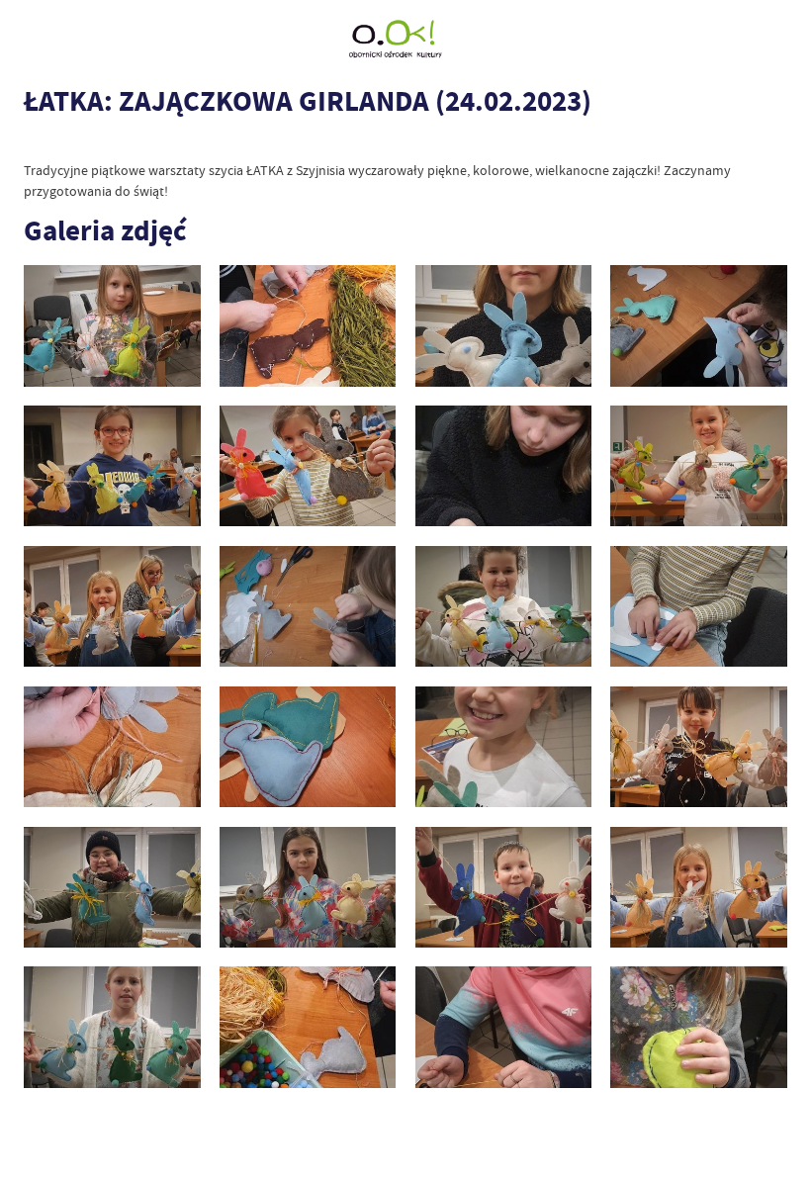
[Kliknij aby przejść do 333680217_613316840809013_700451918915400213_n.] (698, 607)
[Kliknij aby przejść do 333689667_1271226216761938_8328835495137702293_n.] (112, 747)
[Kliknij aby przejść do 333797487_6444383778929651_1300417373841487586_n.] (503, 888)
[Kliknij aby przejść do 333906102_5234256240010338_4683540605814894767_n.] (112, 466)
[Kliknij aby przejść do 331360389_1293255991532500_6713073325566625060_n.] (112, 607)
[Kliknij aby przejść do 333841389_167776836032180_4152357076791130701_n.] (698, 1027)
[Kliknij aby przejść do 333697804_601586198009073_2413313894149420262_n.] (308, 747)
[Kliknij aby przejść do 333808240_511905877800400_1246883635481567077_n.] (112, 1027)
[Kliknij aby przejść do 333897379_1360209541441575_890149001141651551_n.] (112, 326)
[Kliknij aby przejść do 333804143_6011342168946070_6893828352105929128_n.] (698, 888)
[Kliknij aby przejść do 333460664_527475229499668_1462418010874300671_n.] (308, 607)
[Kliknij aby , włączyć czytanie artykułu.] (34, 142)
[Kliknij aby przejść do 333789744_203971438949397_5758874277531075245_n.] (308, 888)
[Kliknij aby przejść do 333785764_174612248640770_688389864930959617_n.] (698, 747)
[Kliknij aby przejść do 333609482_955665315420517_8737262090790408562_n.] (503, 607)
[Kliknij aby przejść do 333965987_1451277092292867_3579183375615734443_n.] (503, 466)
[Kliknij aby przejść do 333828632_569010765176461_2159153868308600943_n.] (503, 1027)
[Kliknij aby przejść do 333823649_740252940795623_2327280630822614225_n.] (308, 1027)
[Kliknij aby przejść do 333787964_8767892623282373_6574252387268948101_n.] (112, 888)
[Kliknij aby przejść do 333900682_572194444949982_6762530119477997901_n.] (698, 326)
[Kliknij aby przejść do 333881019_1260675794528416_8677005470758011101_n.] (503, 326)
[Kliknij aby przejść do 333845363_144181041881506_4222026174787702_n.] (308, 326)
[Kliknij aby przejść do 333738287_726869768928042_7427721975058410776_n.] (503, 747)
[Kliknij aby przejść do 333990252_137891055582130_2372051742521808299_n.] (698, 466)
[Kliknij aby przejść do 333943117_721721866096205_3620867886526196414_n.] (308, 466)
